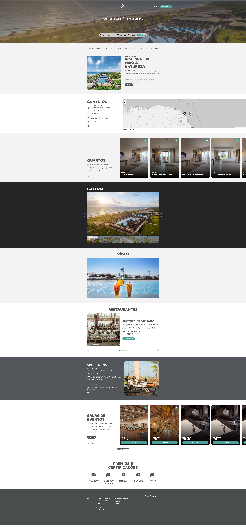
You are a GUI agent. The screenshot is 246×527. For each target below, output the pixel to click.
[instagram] (150, 496)
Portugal (89, 503)
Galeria (113, 48)
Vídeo (119, 48)
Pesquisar (142, 34)
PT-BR (155, 6)
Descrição (90, 48)
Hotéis (89, 496)
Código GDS (118, 496)
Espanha (89, 502)
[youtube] (153, 496)
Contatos (98, 48)
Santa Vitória (99, 505)
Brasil (88, 498)
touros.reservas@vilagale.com (105, 118)
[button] (184, 113)
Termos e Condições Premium (103, 498)
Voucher (117, 503)
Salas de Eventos (143, 48)
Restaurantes (128, 48)
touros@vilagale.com (101, 117)
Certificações (155, 48)
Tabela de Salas (122, 449)
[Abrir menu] (76, 6)
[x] (148, 496)
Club (97, 496)
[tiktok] (158, 496)
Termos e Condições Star (102, 500)
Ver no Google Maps (127, 129)
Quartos (105, 48)
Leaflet (237, 127)
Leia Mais (129, 84)
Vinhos (98, 503)
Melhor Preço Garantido (122, 498)
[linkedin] (155, 496)
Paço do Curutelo (100, 509)
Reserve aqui (165, 6)
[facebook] (145, 496)
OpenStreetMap (243, 127)
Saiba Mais (91, 437)
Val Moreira (99, 507)
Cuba (88, 500)
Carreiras (117, 501)
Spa (135, 48)
